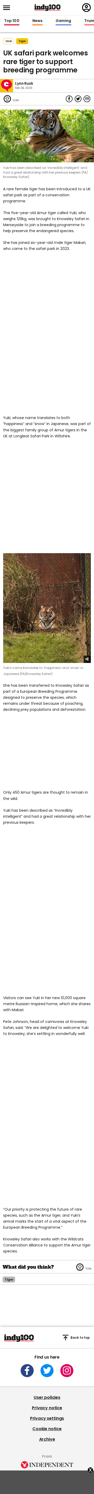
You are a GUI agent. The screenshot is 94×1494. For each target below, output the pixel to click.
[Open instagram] (66, 1370)
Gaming (63, 21)
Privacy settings (47, 1418)
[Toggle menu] (8, 8)
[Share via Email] (87, 98)
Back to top (80, 1337)
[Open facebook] (27, 1370)
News (37, 21)
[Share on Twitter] (78, 98)
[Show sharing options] (87, 659)
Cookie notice (47, 1429)
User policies (47, 1397)
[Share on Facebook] (69, 98)
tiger (22, 41)
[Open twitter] (47, 1370)
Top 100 (11, 21)
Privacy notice (47, 1408)
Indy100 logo (47, 7)
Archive (47, 1439)
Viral (8, 41)
